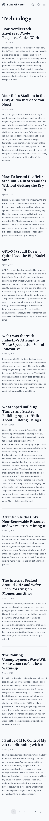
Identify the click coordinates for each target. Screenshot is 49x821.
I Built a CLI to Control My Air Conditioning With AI (24, 742)
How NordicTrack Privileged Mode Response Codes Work (20, 33)
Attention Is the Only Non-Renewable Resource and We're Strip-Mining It (24, 521)
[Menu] (44, 4)
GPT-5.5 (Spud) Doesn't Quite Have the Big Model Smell (23, 255)
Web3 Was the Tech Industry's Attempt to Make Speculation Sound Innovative (23, 342)
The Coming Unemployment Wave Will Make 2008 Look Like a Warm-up (24, 661)
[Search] (32, 4)
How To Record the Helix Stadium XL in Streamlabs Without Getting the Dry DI (24, 183)
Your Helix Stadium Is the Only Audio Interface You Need (23, 100)
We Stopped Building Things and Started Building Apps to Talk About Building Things (21, 413)
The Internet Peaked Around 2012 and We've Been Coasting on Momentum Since (21, 587)
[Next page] (41, 811)
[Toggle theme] (38, 4)
